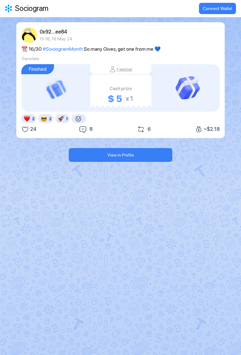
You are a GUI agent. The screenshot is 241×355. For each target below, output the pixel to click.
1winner (124, 69)
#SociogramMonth (63, 49)
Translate (30, 58)
